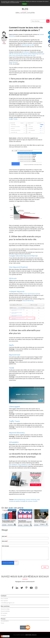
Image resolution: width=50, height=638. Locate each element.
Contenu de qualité (14, 501)
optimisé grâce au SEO (27, 45)
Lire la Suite (4, 524)
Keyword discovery (17, 433)
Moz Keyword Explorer (18, 267)
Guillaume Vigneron (4, 39)
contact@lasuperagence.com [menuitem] (7, 602)
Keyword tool (14, 355)
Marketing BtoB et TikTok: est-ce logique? (40, 521)
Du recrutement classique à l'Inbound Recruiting (8, 521)
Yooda (11, 368)
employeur (26, 52)
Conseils (35, 501)
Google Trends (13, 119)
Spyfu (11, 345)
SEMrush (13, 278)
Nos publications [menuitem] (5, 621)
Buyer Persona (13, 62)
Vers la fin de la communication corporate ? (24, 522)
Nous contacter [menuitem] (4, 598)
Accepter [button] (24, 4)
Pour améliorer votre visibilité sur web (20, 464)
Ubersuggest (14, 406)
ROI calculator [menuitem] (4, 613)
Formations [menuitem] (3, 615)
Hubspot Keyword (16, 291)
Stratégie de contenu (26, 501)
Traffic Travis (14, 421)
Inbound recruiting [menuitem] (5, 609)
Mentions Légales (31, 635)
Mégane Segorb (43, 524)
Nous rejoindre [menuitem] (4, 600)
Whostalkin (14, 442)
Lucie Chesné (11, 524)
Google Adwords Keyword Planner (23, 256)
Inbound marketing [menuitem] (5, 611)
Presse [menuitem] (2, 623)
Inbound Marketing (28, 300)
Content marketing (31, 499)
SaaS (38, 499)
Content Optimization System (31, 293)
